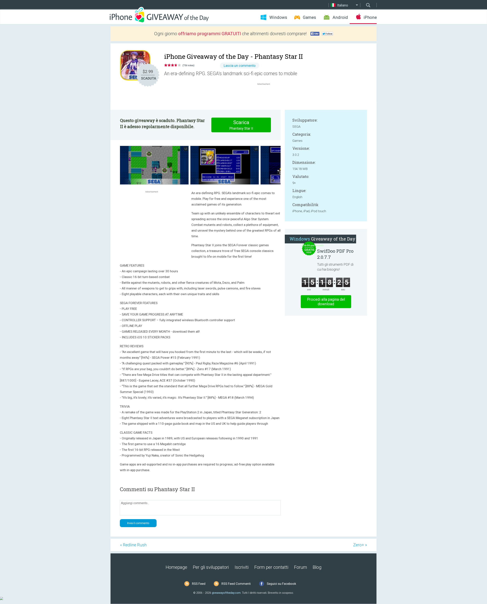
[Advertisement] (265, 94)
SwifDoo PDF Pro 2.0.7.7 (335, 254)
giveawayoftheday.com (226, 592)
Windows (278, 17)
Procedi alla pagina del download (326, 301)
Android (340, 17)
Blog (317, 567)
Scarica (241, 125)
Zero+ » (360, 545)
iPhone (370, 17)
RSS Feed (198, 584)
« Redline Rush (133, 545)
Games (309, 17)
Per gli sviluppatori (211, 567)
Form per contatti (271, 567)
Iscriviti (242, 567)
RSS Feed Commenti (236, 584)
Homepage (176, 567)
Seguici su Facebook (281, 584)
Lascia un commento (239, 66)
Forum (300, 567)
